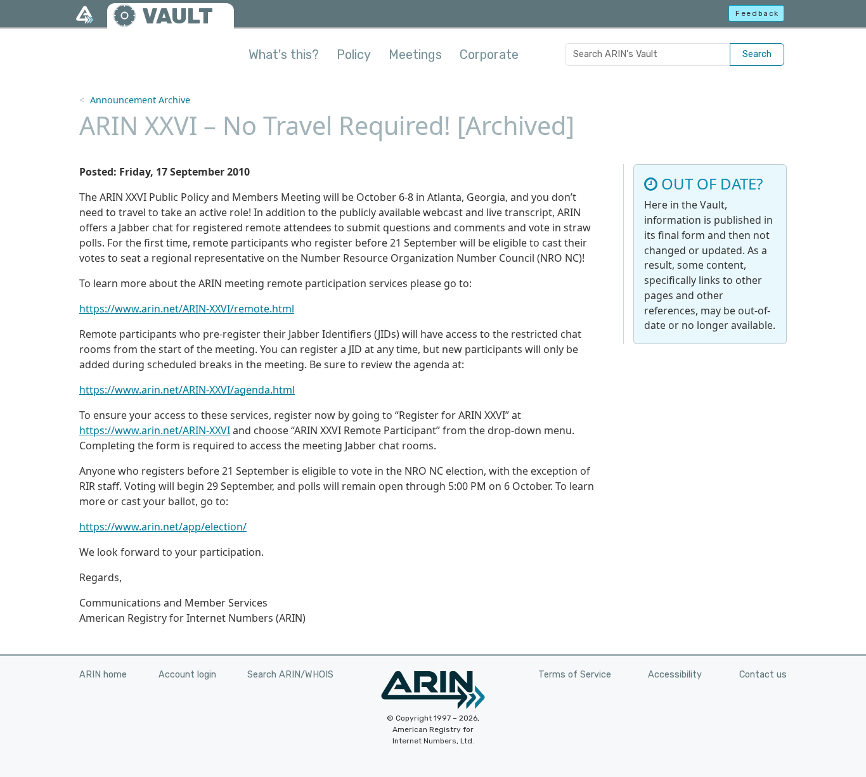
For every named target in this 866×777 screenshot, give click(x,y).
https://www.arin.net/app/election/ (163, 527)
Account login (187, 674)
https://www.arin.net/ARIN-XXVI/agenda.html (187, 390)
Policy (354, 54)
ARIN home (103, 674)
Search (757, 54)
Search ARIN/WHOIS (290, 674)
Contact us (763, 674)
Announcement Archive (140, 100)
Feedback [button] (757, 13)
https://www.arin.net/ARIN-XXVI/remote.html (186, 309)
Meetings (415, 54)
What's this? (284, 54)
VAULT (177, 16)
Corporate (489, 54)
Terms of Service (574, 674)
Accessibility (675, 674)
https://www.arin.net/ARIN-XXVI (154, 430)
